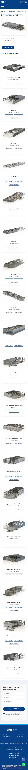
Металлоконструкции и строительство (13, 749)
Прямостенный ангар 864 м (14, 471)
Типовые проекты (20, 736)
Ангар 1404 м (14, 176)
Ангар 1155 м (14, 274)
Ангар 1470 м (14, 110)
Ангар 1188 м (14, 241)
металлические (9, 83)
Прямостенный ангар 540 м (14, 602)
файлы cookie (10, 765)
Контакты (6, 741)
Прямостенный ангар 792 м (14, 504)
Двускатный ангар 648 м (14, 536)
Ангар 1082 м (14, 307)
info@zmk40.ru (23, 1)
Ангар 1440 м (14, 143)
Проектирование (6, 734)
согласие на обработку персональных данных (14, 712)
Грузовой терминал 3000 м (14, 77)
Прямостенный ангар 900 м (14, 405)
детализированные (18, 83)
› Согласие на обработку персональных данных (13, 747)
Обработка (20, 734)
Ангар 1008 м (14, 373)
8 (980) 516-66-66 (14, 755)
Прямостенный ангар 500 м (14, 668)
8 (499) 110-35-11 (23, 2)
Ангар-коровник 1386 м (14, 209)
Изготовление (6, 736)
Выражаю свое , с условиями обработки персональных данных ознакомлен (14, 713)
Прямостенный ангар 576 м (14, 569)
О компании (6, 738)
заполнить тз (8, 47)
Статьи (20, 738)
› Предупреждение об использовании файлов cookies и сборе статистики (13, 744)
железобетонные (14, 85)
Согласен (4, 768)
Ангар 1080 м (14, 340)
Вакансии (20, 741)
